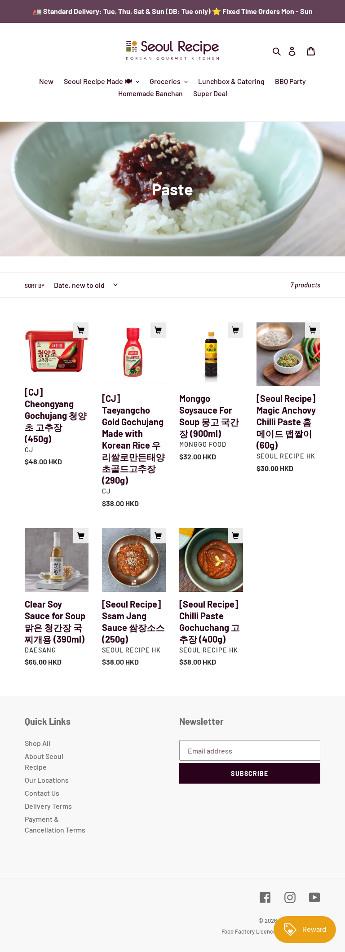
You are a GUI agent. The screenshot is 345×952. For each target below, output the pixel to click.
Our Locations (47, 780)
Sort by (34, 285)
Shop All (37, 743)
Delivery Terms (48, 806)
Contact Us (42, 793)
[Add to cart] (80, 330)
